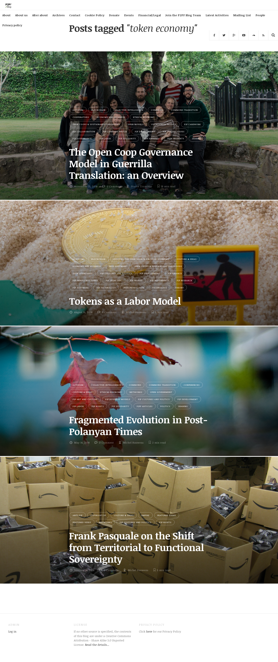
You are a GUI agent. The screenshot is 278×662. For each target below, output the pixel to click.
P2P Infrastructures (85, 280)
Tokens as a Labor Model (125, 300)
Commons (157, 109)
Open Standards (82, 273)
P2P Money (136, 280)
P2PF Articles (151, 138)
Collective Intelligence (128, 109)
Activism (78, 109)
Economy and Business (111, 117)
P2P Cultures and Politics (116, 273)
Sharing (197, 138)
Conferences (192, 384)
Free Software (118, 266)
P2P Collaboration (84, 131)
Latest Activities (217, 15)
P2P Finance (175, 273)
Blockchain (98, 109)
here (148, 631)
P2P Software (81, 287)
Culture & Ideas (186, 259)
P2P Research (184, 280)
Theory (179, 287)
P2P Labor (105, 138)
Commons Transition (184, 109)
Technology (159, 287)
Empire (145, 515)
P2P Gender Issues (173, 131)
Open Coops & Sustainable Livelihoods (96, 124)
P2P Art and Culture (85, 399)
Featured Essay (166, 515)
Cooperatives (81, 117)
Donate (114, 15)
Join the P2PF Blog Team (183, 15)
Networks (136, 392)
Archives (58, 15)
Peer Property (175, 138)
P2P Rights (98, 406)
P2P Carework (192, 124)
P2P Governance (82, 138)
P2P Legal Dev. (114, 280)
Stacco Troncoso (141, 186)
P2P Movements (159, 280)
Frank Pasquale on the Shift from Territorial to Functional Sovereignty (136, 547)
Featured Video (82, 522)
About (6, 15)
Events (129, 15)
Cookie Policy (94, 15)
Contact (74, 15)
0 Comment (114, 186)
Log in (12, 631)
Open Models (136, 124)
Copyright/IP (98, 515)
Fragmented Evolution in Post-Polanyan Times (138, 425)
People (260, 15)
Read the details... (97, 645)
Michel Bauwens (136, 312)
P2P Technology (106, 287)
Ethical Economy (144, 117)
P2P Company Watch (115, 131)
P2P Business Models (163, 124)
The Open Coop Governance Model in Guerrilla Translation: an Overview (131, 163)
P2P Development (145, 131)
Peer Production (134, 287)
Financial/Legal (149, 15)
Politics (165, 406)
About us (21, 15)
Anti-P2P (77, 515)
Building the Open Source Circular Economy (141, 259)
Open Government (161, 392)
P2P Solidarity (127, 138)
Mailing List (242, 15)
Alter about (40, 15)
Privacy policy (12, 25)
